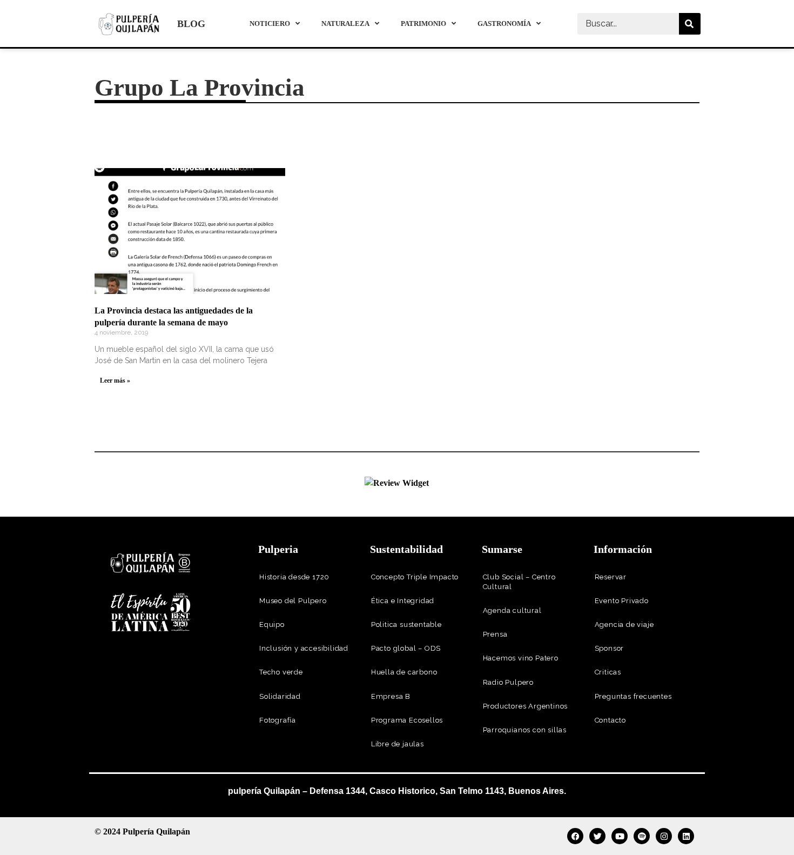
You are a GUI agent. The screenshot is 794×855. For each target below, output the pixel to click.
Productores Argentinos (525, 706)
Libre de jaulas (397, 744)
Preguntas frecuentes (633, 696)
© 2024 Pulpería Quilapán (142, 831)
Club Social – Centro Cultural (519, 582)
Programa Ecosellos (407, 720)
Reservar (611, 577)
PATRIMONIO (423, 23)
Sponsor (609, 648)
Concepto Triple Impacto (415, 577)
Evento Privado (622, 601)
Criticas (608, 672)
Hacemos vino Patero (521, 658)
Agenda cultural (512, 610)
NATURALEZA (345, 23)
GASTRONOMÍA (504, 23)
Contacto (610, 720)
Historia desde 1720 (294, 577)
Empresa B (391, 696)
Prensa (495, 634)
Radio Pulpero (508, 682)
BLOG (191, 23)
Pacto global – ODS (406, 648)
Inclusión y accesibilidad (303, 648)
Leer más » (115, 380)
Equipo (272, 624)
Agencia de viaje (624, 624)
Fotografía (277, 720)
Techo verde (281, 672)
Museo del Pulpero (293, 601)
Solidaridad (280, 696)
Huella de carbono (404, 672)
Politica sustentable (406, 624)
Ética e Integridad (402, 601)
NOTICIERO (270, 23)
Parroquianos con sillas (525, 730)
